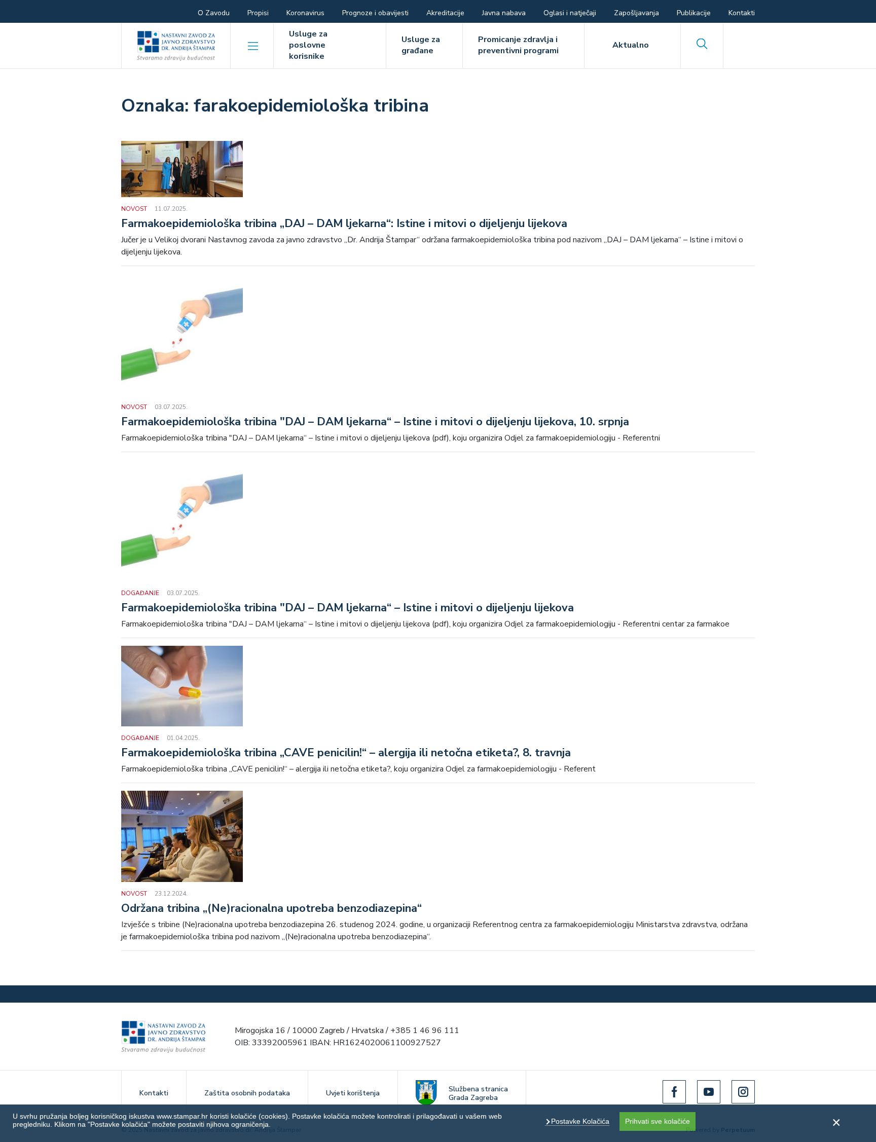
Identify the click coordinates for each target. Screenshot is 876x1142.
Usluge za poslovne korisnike (308, 45)
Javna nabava (504, 13)
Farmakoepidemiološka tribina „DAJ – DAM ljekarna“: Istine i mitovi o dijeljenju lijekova (344, 224)
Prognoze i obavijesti (375, 13)
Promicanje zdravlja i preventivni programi (518, 45)
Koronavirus (305, 13)
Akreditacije (445, 13)
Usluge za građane (421, 45)
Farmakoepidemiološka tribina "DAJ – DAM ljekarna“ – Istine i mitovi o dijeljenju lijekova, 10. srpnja (375, 422)
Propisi (258, 13)
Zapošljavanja (636, 13)
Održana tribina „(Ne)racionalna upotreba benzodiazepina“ (271, 909)
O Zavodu (214, 13)
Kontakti (741, 13)
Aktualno (630, 45)
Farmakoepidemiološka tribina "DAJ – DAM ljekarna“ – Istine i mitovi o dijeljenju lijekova (347, 608)
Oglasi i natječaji (569, 13)
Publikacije (694, 13)
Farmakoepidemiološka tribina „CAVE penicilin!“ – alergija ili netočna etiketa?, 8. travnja (346, 753)
